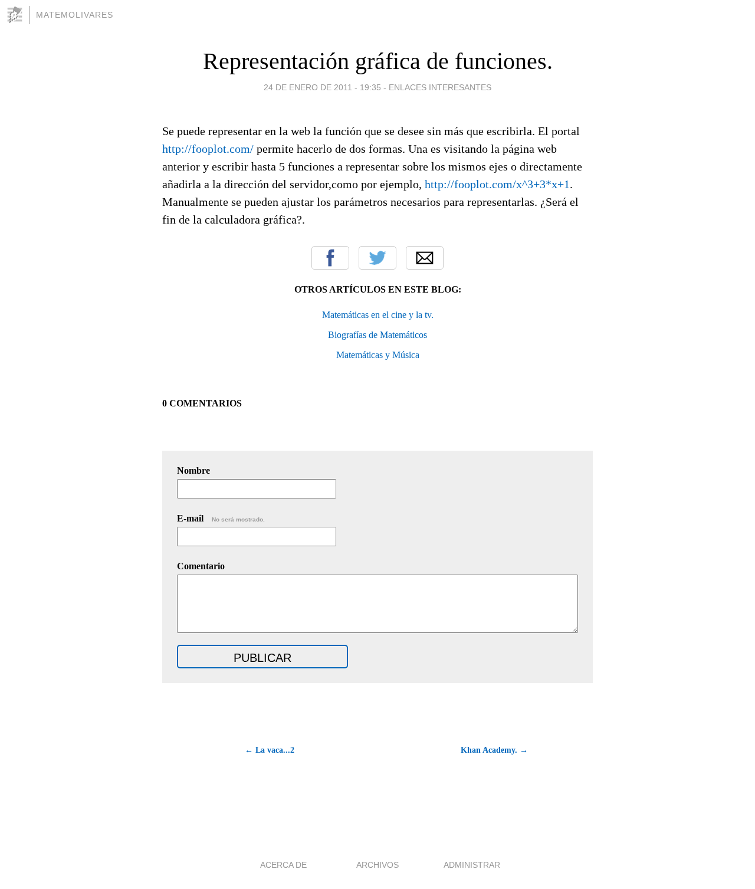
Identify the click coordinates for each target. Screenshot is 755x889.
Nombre (193, 470)
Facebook (330, 258)
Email (425, 258)
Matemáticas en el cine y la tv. (378, 315)
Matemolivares (74, 14)
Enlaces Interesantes (440, 87)
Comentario (201, 566)
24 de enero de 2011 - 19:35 (322, 87)
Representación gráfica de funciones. (378, 61)
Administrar (472, 865)
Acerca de (283, 865)
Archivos (377, 865)
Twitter (377, 258)
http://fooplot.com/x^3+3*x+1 (497, 184)
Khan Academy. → (494, 750)
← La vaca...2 (269, 750)
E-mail (221, 518)
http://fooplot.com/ (208, 148)
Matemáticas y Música (377, 355)
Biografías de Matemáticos (377, 335)
